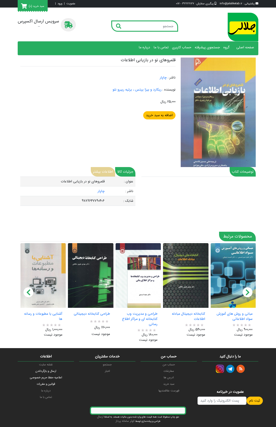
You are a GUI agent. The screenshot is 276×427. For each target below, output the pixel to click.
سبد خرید (168, 384)
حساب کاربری (181, 47)
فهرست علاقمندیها (168, 390)
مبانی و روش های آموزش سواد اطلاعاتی (234, 316)
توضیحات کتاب (243, 171)
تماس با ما (161, 47)
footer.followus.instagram (220, 369)
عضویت (70, 4)
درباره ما (144, 47)
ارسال (100, 416)
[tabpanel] (77, 191)
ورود (60, 4)
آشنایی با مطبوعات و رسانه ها (43, 316)
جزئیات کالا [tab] (125, 171)
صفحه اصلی (245, 47)
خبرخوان (241, 369)
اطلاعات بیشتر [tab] (103, 171)
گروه (226, 47)
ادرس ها (169, 377)
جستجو (107, 364)
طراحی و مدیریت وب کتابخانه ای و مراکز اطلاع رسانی (139, 319)
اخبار (107, 371)
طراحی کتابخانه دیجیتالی (92, 313)
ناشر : (172, 77)
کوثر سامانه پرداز (125, 421)
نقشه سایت (46, 364)
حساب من (169, 364)
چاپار (163, 77)
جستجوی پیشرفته (207, 47)
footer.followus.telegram (230, 369)
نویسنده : (169, 89)
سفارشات (168, 371)
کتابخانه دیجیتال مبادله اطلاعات (188, 316)
